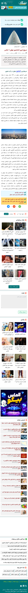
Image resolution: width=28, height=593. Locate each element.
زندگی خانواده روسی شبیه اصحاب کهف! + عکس (20, 349)
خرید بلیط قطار (6, 574)
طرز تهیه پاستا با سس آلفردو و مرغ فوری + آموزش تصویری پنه (14, 542)
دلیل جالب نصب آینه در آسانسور (20, 266)
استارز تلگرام (23, 574)
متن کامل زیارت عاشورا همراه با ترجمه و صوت (17, 546)
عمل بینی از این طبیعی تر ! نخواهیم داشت (7, 334)
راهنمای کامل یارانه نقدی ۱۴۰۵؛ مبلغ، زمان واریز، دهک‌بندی (13, 202)
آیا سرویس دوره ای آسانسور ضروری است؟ (20, 233)
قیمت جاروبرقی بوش (9, 571)
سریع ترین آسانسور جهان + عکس (15, 50)
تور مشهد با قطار (15, 574)
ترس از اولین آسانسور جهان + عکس (7, 266)
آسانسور (18, 71)
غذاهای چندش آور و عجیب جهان (17, 194)
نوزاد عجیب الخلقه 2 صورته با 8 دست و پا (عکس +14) (20, 365)
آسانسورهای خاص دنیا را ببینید (20, 249)
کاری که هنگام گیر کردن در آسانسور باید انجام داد (7, 234)
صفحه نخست (23, 582)
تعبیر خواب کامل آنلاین (20, 571)
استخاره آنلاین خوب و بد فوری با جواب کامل (14, 199)
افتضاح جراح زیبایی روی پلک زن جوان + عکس (7, 349)
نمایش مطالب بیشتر (14, 287)
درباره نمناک (16, 582)
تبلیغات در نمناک (7, 582)
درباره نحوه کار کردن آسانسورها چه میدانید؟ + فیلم (7, 250)
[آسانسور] (14, 134)
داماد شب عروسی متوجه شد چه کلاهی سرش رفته (8, 365)
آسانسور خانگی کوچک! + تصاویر (20, 280)
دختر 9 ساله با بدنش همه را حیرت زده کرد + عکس (20, 382)
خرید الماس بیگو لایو (19, 192)
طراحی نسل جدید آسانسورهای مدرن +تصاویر (7, 281)
